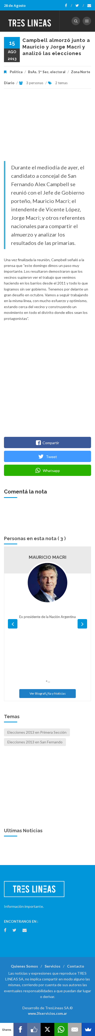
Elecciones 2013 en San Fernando (35, 742)
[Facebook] (68, 5)
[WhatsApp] (61, 1029)
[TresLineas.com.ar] (30, 20)
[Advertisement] (47, 127)
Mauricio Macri (47, 557)
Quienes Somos (24, 966)
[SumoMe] (88, 1029)
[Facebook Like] (34, 1029)
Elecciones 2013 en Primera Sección (36, 732)
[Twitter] (79, 5)
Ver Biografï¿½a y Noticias (48, 693)
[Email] (74, 1029)
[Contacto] (89, 5)
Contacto (75, 966)
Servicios (52, 966)
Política (16, 72)
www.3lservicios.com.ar (47, 1013)
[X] (47, 1029)
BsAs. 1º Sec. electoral (46, 72)
